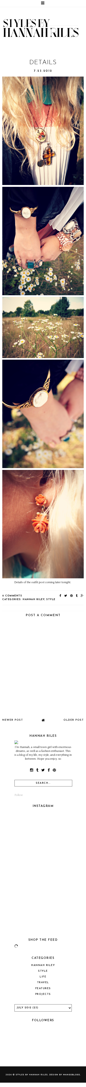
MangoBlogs (71, 1074)
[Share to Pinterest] (71, 595)
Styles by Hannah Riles (32, 1074)
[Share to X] (65, 595)
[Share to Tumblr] (77, 595)
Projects (43, 994)
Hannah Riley (33, 599)
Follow (18, 795)
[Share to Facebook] (60, 595)
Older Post (74, 720)
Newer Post (12, 720)
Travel (43, 982)
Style (50, 599)
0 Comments (12, 596)
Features (43, 988)
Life (43, 977)
